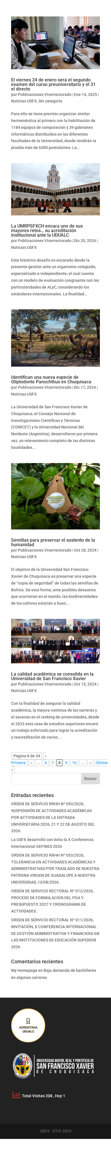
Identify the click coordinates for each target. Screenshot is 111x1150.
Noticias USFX (24, 101)
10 (74, 762)
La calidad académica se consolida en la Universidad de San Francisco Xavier (52, 676)
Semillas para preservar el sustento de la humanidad (53, 542)
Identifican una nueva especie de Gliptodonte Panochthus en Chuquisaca (51, 379)
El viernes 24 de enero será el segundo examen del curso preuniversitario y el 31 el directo (53, 84)
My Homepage (24, 970)
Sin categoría (50, 101)
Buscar (90, 778)
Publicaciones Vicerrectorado (44, 94)
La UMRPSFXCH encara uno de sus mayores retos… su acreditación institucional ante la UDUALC (47, 230)
